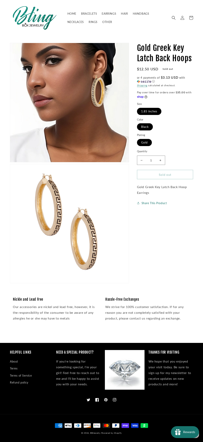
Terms (14, 368)
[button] (173, 17)
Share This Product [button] (154, 203)
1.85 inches (149, 111)
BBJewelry (95, 433)
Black (145, 126)
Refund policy (19, 382)
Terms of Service (21, 375)
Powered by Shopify (111, 433)
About (14, 361)
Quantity (142, 151)
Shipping (142, 85)
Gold (144, 142)
